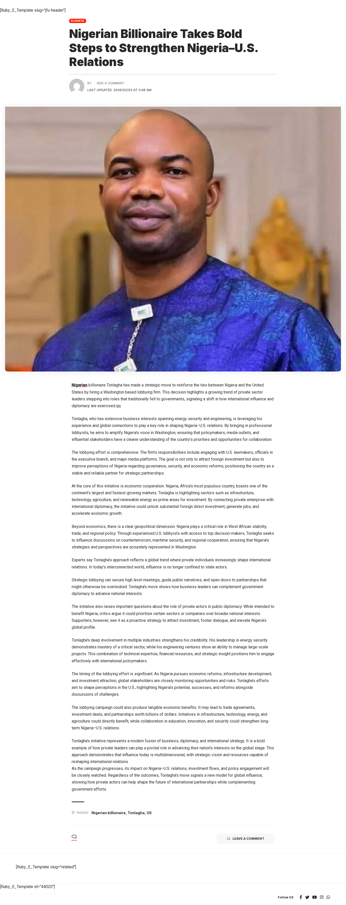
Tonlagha (136, 813)
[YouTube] (314, 897)
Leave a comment (248, 838)
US (149, 813)
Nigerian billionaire (108, 813)
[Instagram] (321, 897)
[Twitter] (307, 897)
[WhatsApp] (328, 897)
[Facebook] (301, 897)
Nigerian (79, 385)
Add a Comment (111, 83)
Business (77, 21)
